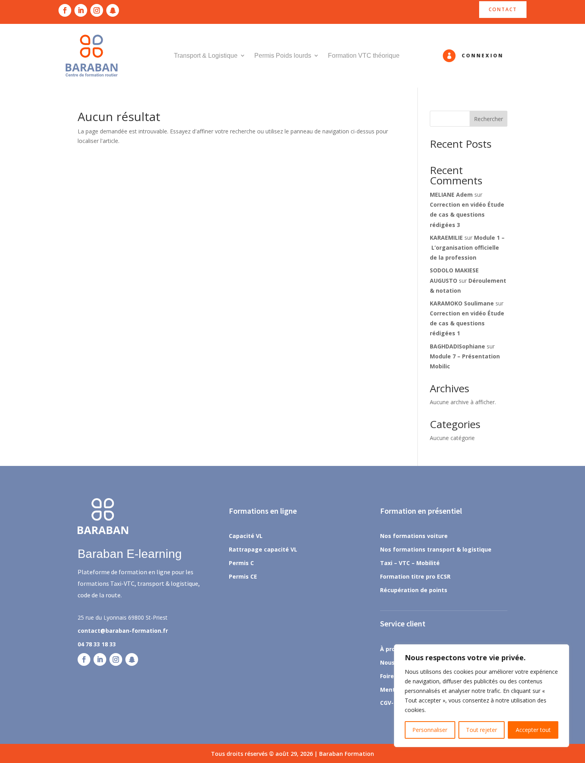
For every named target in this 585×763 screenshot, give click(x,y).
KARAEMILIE (446, 237)
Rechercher (488, 119)
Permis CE (243, 576)
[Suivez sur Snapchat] (112, 10)
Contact (503, 9)
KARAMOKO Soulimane (462, 303)
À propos (393, 649)
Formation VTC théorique (364, 55)
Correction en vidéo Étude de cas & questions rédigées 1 (467, 323)
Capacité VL (246, 536)
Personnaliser (429, 730)
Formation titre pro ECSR (415, 576)
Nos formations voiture (414, 536)
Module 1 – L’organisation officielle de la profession (467, 247)
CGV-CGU (392, 702)
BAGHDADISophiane (457, 346)
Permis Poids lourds (282, 55)
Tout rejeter (481, 730)
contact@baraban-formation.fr (123, 630)
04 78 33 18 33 (97, 644)
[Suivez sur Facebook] (64, 10)
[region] (481, 695)
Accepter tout (533, 730)
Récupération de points (413, 590)
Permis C (241, 563)
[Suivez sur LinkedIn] (80, 10)
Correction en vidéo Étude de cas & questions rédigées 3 (467, 214)
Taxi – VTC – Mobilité (410, 563)
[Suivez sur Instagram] (96, 10)
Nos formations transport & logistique (435, 549)
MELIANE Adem (451, 194)
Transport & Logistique (206, 55)
